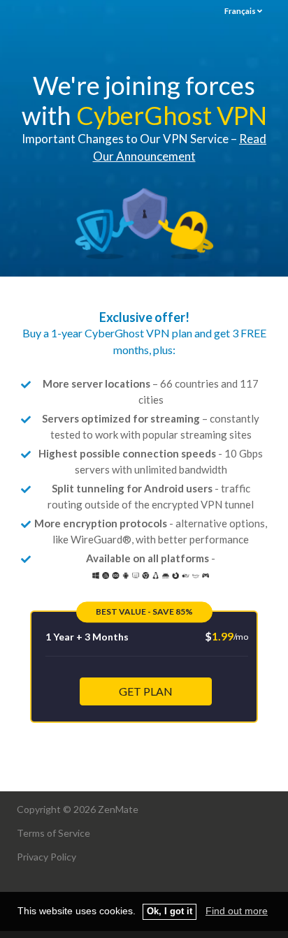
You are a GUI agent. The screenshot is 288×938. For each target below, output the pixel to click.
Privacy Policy (46, 857)
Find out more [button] (237, 910)
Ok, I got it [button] (169, 911)
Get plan (146, 691)
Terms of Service (53, 833)
